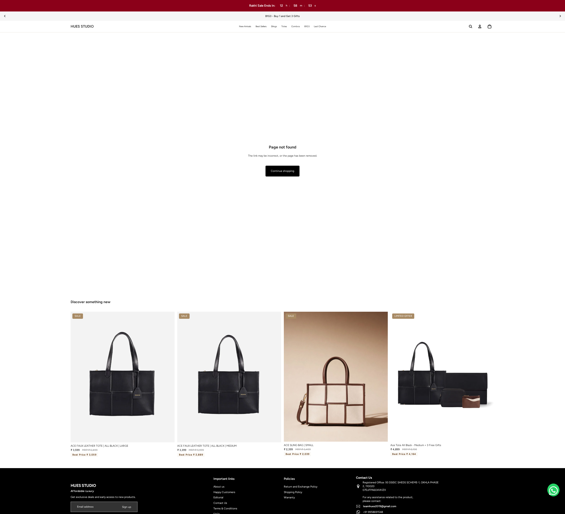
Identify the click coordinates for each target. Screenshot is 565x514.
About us (218, 486)
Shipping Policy (293, 492)
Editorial (218, 497)
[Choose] (381, 435)
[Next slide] (560, 16)
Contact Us (220, 503)
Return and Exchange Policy (300, 486)
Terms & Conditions (225, 508)
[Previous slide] (5, 16)
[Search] (470, 26)
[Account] (480, 26)
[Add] (168, 435)
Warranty (289, 497)
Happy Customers (224, 492)
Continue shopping (282, 171)
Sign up (126, 506)
